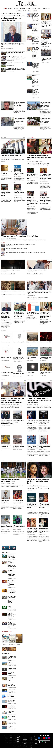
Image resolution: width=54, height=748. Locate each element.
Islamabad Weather (17, 746)
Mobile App (36, 744)
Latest (10, 8)
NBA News (31, 742)
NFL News (31, 744)
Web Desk (3, 48)
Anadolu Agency (7, 404)
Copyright (36, 740)
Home (5, 8)
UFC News (31, 740)
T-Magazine (18, 10)
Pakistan (16, 8)
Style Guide (36, 736)
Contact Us (25, 744)
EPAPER (35, 5)
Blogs (24, 10)
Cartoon (35, 10)
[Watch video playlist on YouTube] (9, 548)
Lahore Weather (17, 744)
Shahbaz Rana (3, 157)
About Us (25, 736)
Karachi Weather (17, 742)
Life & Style (46, 8)
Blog (11, 742)
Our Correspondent (4, 238)
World (28, 8)
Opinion (39, 8)
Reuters (2, 404)
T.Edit (11, 738)
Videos (10, 744)
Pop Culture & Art (30, 485)
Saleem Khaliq (3, 483)
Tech (29, 10)
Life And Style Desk (30, 161)
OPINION (3, 330)
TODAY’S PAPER (20, 5)
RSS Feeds (25, 740)
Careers (25, 746)
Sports (34, 8)
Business (22, 8)
